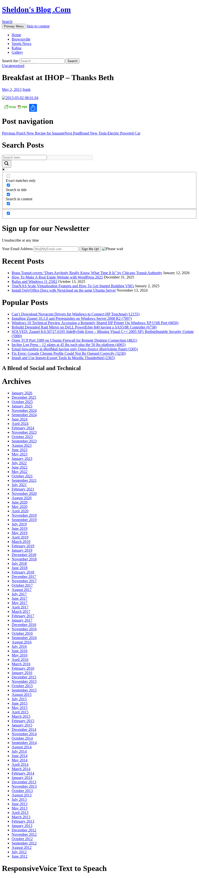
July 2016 (19, 646)
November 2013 (24, 786)
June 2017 (19, 598)
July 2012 (19, 852)
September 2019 (24, 520)
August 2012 (22, 847)
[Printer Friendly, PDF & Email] (15, 106)
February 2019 (23, 546)
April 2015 (20, 712)
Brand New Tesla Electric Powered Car (102, 133)
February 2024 (23, 428)
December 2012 (24, 830)
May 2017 (19, 603)
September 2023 (24, 441)
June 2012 (19, 856)
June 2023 (19, 450)
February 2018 (23, 572)
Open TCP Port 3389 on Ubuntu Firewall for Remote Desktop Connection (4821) (74, 340)
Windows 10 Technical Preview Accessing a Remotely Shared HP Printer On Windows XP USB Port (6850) (95, 323)
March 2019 (21, 542)
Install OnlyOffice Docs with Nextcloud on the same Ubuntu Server (64, 290)
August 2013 (22, 795)
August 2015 (22, 694)
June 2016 (19, 651)
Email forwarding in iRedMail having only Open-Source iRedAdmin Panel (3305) (75, 349)
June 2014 (19, 756)
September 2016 (24, 638)
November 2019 (24, 515)
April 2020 (20, 511)
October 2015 (22, 686)
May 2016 (19, 655)
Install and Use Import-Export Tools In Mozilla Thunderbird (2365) (63, 358)
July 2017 (19, 594)
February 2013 (23, 821)
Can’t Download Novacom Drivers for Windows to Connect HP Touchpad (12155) (76, 314)
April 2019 (20, 537)
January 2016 (22, 673)
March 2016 (21, 664)
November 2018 (24, 559)
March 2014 (21, 769)
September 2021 (24, 480)
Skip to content (38, 26)
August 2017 (22, 590)
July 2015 (19, 699)
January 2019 (22, 550)
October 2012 (22, 839)
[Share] (99, 108)
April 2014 (20, 764)
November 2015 (24, 681)
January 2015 (22, 725)
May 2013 (19, 808)
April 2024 (20, 424)
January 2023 (22, 458)
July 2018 (19, 563)
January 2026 (22, 393)
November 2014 (24, 734)
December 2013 (24, 782)
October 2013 (22, 791)
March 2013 (21, 817)
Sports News (21, 44)
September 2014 (24, 743)
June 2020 (19, 502)
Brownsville (21, 39)
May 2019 (19, 533)
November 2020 (24, 493)
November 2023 (24, 432)
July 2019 (19, 524)
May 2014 (19, 760)
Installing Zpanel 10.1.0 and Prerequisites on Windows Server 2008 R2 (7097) (72, 318)
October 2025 (22, 402)
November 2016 (24, 629)
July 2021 (19, 485)
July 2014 (19, 751)
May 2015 (19, 708)
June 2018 (19, 568)
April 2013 (20, 812)
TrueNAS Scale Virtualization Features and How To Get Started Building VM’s (73, 286)
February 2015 (23, 721)
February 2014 (23, 773)
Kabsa (16, 48)
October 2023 (22, 437)
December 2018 (24, 555)
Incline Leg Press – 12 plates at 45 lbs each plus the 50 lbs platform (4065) (68, 345)
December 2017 (24, 576)
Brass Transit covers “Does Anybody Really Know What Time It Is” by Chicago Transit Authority (87, 273)
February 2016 (23, 668)
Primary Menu (14, 26)
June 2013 (19, 804)
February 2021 (23, 489)
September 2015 (24, 690)
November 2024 (24, 410)
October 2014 (22, 738)
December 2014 (24, 729)
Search (7, 21)
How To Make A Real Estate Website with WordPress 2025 (57, 277)
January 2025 (22, 406)
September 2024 (24, 415)
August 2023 (22, 445)
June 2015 (19, 703)
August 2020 (22, 498)
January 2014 (22, 778)
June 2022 (19, 467)
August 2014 (22, 747)
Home (16, 35)
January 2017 (22, 620)
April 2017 (20, 607)
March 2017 (21, 611)
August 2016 (22, 642)
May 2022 (19, 472)
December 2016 (24, 625)
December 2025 (24, 397)
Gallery (17, 52)
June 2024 (19, 419)
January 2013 (22, 826)
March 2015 (21, 716)
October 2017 (22, 585)
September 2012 (24, 843)
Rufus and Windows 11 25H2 (34, 281)
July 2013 (19, 799)
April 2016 (20, 660)
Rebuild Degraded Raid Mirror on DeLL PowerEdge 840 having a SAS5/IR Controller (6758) (84, 327)
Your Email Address (17, 249)
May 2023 (19, 454)
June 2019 (19, 528)
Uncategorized (13, 66)
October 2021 (22, 476)
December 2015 (24, 677)
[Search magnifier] (6, 164)
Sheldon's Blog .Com (36, 9)
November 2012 (24, 834)
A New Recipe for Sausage (33, 133)
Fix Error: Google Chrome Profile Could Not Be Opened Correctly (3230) (69, 353)
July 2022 (19, 463)
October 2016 (22, 633)
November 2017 (24, 581)
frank (27, 89)
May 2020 (19, 507)
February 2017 (23, 616)
